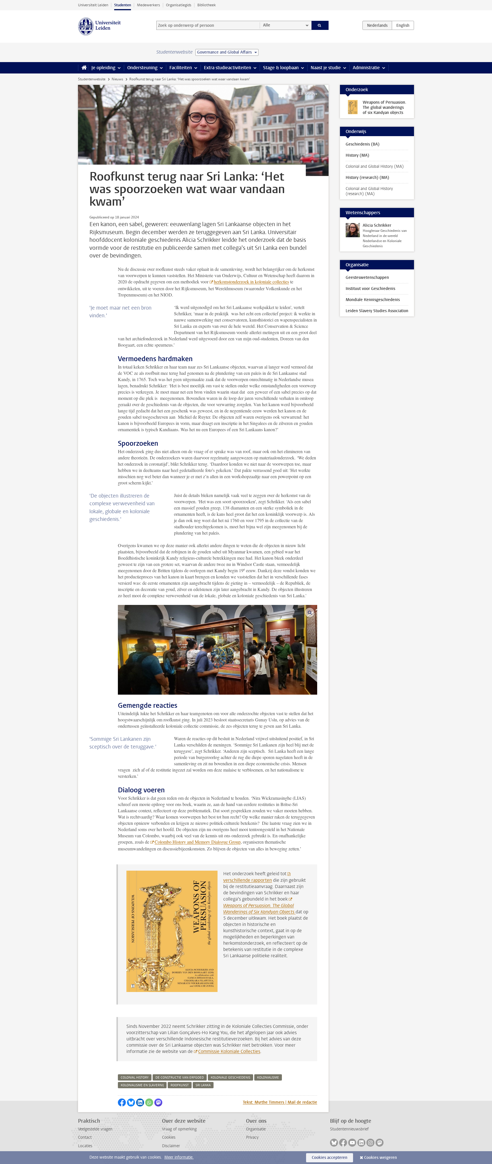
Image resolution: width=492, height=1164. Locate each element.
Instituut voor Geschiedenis (370, 288)
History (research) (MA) (367, 177)
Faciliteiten (180, 68)
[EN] (403, 25)
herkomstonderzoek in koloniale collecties (251, 282)
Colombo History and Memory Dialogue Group (198, 842)
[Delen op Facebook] (122, 1102)
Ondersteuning (142, 68)
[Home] (83, 67)
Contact (85, 1137)
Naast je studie (326, 68)
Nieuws (117, 79)
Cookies (168, 1137)
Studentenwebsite (91, 79)
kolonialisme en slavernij (142, 1085)
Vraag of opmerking (179, 1129)
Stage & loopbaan (281, 68)
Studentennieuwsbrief (349, 1129)
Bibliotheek (206, 5)
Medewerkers (148, 5)
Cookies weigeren (380, 1157)
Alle (266, 25)
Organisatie (256, 1129)
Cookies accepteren (329, 1157)
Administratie (366, 68)
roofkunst (180, 1085)
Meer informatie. (179, 1157)
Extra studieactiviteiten (227, 68)
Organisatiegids (178, 5)
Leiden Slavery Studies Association (377, 311)
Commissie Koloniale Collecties (229, 1051)
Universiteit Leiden (93, 5)
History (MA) (357, 155)
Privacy (252, 1137)
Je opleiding (103, 68)
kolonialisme (268, 1077)
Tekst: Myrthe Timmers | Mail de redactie (280, 1102)
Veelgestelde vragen (95, 1129)
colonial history (135, 1077)
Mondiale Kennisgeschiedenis (373, 299)
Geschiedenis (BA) (363, 144)
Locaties (85, 1146)
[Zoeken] (320, 25)
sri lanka (203, 1085)
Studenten (122, 5)
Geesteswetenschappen (367, 277)
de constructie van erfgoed (179, 1077)
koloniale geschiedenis (230, 1077)
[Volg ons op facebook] (343, 1143)
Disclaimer (171, 1146)
